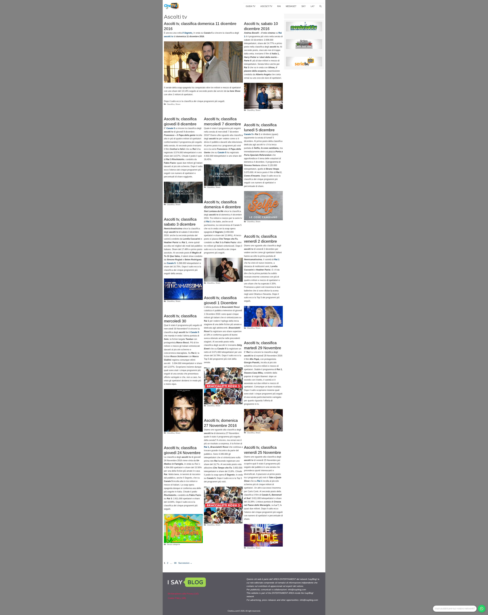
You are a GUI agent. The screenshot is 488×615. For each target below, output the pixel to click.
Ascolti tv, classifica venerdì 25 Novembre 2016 (262, 452)
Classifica (170, 104)
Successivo (185, 563)
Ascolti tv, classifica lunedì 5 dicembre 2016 (260, 130)
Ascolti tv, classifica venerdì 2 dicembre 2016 (260, 241)
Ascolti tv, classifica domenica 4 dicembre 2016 (222, 207)
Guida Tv (250, 6)
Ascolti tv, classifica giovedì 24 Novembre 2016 (182, 453)
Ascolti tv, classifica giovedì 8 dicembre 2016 (180, 124)
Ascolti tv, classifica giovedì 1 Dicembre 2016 (220, 303)
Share (178, 104)
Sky (303, 6)
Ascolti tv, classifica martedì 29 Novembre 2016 (262, 348)
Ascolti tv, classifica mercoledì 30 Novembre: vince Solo (183, 321)
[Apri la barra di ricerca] (320, 6)
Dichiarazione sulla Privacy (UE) (183, 593)
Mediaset (291, 6)
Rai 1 (206, 447)
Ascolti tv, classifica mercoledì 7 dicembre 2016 (222, 124)
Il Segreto (187, 33)
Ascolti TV (266, 6)
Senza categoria (173, 544)
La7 (312, 6)
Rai (279, 6)
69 (175, 563)
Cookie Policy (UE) (177, 598)
